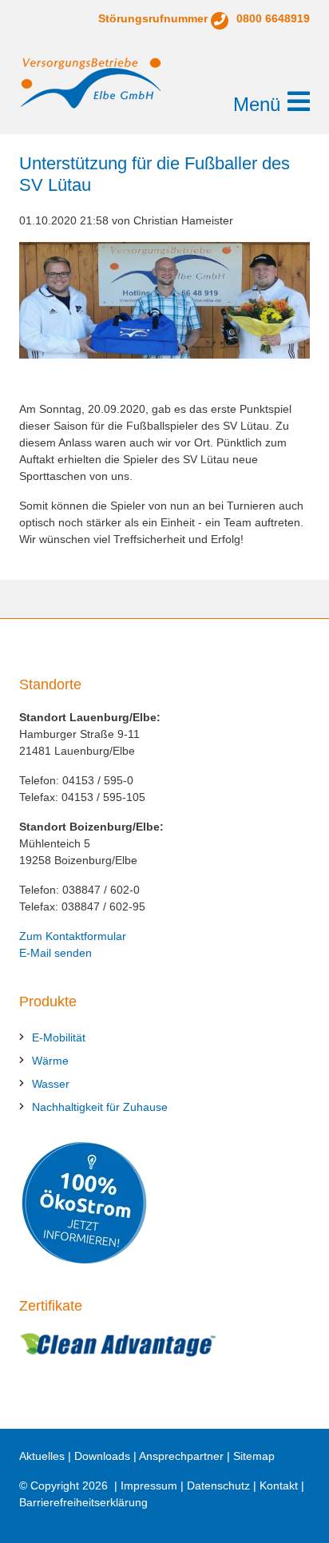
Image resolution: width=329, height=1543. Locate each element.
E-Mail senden (55, 952)
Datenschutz (218, 1485)
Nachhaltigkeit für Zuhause (100, 1107)
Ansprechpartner (181, 1456)
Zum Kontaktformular (72, 936)
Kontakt (279, 1485)
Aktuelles (42, 1456)
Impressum (149, 1485)
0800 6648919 (273, 18)
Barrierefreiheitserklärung (83, 1502)
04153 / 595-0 (97, 780)
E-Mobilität (58, 1037)
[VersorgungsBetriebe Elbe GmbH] (91, 83)
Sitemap (254, 1456)
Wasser (50, 1083)
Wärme (50, 1060)
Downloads (102, 1456)
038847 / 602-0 (101, 889)
